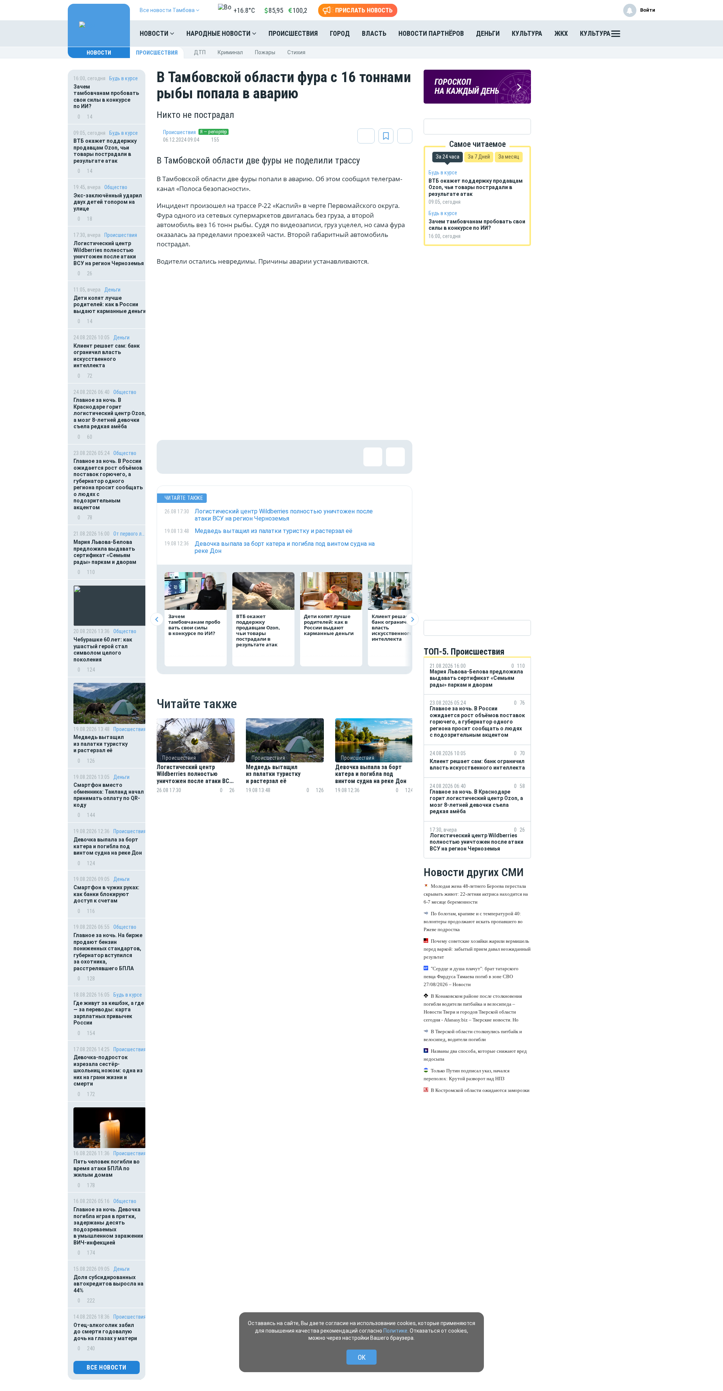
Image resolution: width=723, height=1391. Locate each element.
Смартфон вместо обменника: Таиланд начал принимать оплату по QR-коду (108, 795)
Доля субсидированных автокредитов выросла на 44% (108, 1283)
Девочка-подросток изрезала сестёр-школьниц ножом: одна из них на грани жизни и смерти (108, 1070)
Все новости (107, 1367)
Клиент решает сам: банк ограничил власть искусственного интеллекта (106, 356)
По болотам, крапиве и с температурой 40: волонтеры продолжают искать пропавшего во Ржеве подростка (473, 921)
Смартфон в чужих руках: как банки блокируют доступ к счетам (106, 894)
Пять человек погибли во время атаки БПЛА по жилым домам (106, 1168)
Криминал (230, 52)
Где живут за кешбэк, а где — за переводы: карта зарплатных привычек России (108, 1013)
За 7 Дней (479, 157)
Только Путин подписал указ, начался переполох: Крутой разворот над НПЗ (466, 1074)
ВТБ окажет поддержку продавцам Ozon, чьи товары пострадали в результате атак (105, 151)
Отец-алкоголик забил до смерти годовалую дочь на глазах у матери (105, 1331)
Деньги (488, 33)
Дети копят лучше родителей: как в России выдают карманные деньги (109, 304)
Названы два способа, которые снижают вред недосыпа (475, 1055)
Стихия (296, 52)
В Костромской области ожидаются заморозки (480, 1090)
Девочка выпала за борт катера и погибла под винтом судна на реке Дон (107, 846)
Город (340, 33)
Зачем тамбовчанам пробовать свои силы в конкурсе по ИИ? (106, 97)
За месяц (508, 157)
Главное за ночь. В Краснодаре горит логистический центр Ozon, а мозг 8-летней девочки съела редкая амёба (109, 413)
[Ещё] (615, 35)
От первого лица (129, 534)
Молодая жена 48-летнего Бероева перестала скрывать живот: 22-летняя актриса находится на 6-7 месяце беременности (476, 894)
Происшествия (293, 33)
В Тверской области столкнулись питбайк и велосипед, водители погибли (473, 1035)
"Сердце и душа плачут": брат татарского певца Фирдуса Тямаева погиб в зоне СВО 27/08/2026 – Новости (471, 976)
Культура (527, 33)
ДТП (200, 52)
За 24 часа (447, 157)
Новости (155, 33)
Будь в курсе (123, 78)
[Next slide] (412, 619)
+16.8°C (244, 10)
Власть (374, 33)
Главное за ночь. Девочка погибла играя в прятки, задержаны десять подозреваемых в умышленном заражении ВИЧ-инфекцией (108, 1226)
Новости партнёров (431, 33)
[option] (196, 764)
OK (362, 1357)
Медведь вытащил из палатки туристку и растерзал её (100, 743)
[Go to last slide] (156, 619)
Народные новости (219, 33)
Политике (395, 1331)
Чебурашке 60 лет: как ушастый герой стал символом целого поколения (102, 650)
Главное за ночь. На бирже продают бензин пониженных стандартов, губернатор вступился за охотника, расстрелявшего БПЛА (107, 951)
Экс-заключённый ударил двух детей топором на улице (107, 202)
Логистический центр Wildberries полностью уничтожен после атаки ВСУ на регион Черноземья (108, 253)
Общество (115, 187)
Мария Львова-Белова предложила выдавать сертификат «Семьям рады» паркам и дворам (104, 552)
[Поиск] (642, 33)
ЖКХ (561, 33)
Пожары (265, 52)
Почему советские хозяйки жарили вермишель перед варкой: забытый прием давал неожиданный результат (477, 949)
